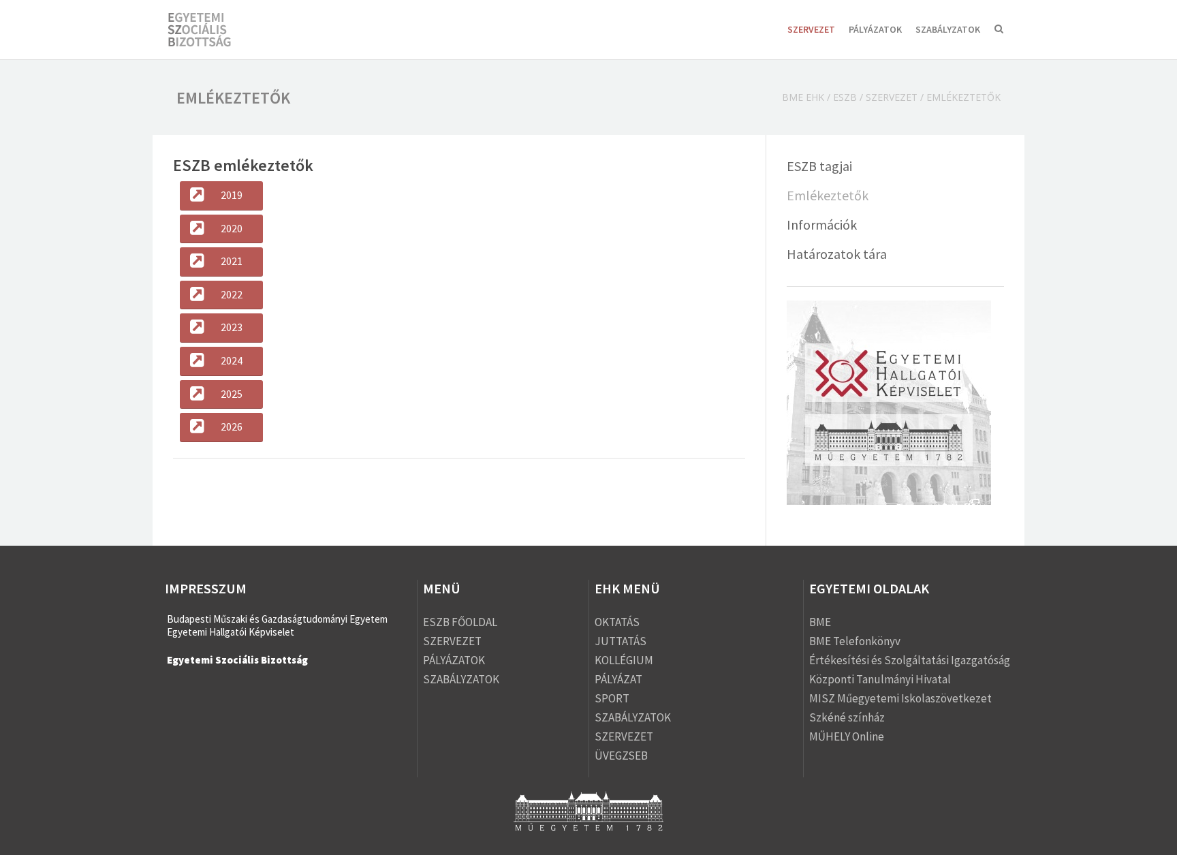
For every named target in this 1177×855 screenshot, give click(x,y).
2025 (231, 394)
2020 (231, 228)
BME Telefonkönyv (854, 641)
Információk (822, 224)
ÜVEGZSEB (621, 755)
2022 (231, 294)
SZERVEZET (811, 29)
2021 (231, 261)
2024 (231, 360)
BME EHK (803, 97)
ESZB (845, 97)
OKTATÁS (617, 622)
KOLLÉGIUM (624, 660)
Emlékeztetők (827, 195)
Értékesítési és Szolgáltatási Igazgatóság (909, 660)
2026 (231, 426)
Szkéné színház (847, 717)
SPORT (612, 698)
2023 (231, 327)
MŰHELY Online (846, 736)
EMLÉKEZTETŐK (963, 97)
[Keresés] (998, 30)
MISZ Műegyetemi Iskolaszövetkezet (900, 698)
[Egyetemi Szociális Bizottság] (212, 30)
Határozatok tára (837, 253)
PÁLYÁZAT (618, 679)
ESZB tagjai (819, 165)
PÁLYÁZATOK (875, 29)
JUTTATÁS (620, 641)
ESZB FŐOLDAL (460, 622)
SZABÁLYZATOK (947, 29)
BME (820, 622)
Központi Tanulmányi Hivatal (880, 679)
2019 (231, 195)
